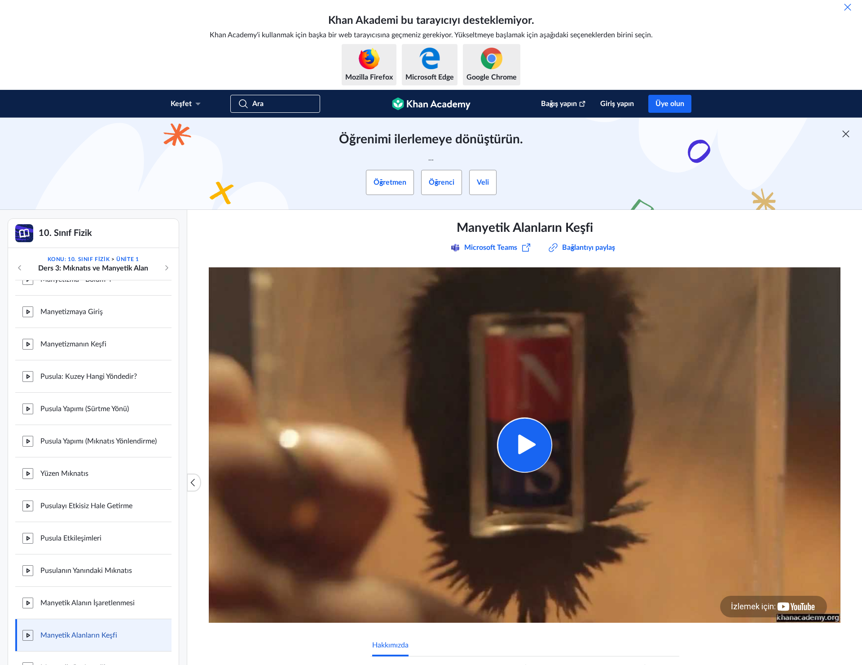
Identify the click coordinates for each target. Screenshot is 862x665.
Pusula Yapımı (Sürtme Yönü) (84, 408)
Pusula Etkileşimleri (70, 538)
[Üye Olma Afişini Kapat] (846, 134)
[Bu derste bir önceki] (19, 267)
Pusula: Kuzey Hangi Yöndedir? (88, 376)
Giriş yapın (617, 103)
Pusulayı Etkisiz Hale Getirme (86, 506)
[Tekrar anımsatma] (847, 7)
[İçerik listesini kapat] (194, 483)
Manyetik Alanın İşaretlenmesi (87, 603)
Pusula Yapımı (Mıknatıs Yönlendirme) (98, 441)
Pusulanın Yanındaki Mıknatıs (86, 570)
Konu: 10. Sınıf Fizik (79, 259)
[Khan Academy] (431, 103)
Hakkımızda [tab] (390, 645)
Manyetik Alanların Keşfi (78, 635)
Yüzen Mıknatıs (64, 473)
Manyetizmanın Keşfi (73, 344)
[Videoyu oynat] (524, 445)
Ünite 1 (127, 259)
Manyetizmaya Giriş (71, 311)
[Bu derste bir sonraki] (166, 267)
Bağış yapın (559, 103)
